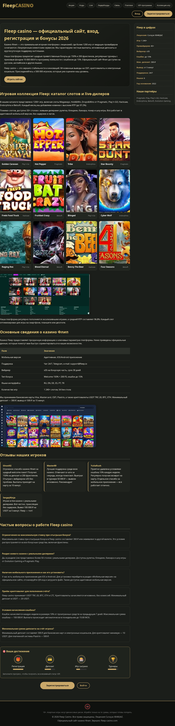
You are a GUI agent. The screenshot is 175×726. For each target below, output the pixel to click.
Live (91, 5)
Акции (71, 5)
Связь (117, 5)
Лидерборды (103, 5)
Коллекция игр (163, 5)
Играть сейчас (15, 79)
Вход (137, 13)
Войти (83, 685)
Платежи (129, 5)
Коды (81, 5)
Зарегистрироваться (158, 13)
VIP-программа (145, 5)
